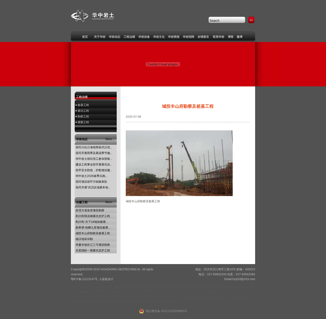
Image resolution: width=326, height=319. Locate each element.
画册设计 (139, 301)
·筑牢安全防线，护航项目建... (93, 170)
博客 (231, 36)
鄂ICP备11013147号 (84, 279)
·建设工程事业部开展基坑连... (93, 164)
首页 (85, 36)
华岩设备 (144, 36)
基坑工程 (83, 110)
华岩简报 (173, 36)
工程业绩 (129, 36)
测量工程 (83, 122)
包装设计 (152, 301)
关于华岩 (99, 36)
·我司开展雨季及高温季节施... (93, 153)
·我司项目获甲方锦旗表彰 (91, 181)
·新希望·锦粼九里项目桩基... (92, 227)
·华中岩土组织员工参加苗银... (93, 158)
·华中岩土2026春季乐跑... (91, 176)
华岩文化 (159, 36)
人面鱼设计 (106, 279)
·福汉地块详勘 (84, 239)
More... (109, 139)
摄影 (176, 301)
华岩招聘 (188, 36)
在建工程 (82, 202)
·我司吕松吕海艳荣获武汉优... (93, 147)
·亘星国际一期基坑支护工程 (92, 250)
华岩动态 (114, 36)
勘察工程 (83, 116)
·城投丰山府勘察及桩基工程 (92, 233)
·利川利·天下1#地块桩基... (91, 221)
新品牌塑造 (165, 301)
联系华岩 (218, 36)
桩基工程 (83, 105)
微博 (239, 36)
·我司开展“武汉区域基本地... (92, 187)
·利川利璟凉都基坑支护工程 (92, 216)
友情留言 (203, 36)
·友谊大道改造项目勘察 (89, 210)
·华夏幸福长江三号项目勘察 (92, 244)
